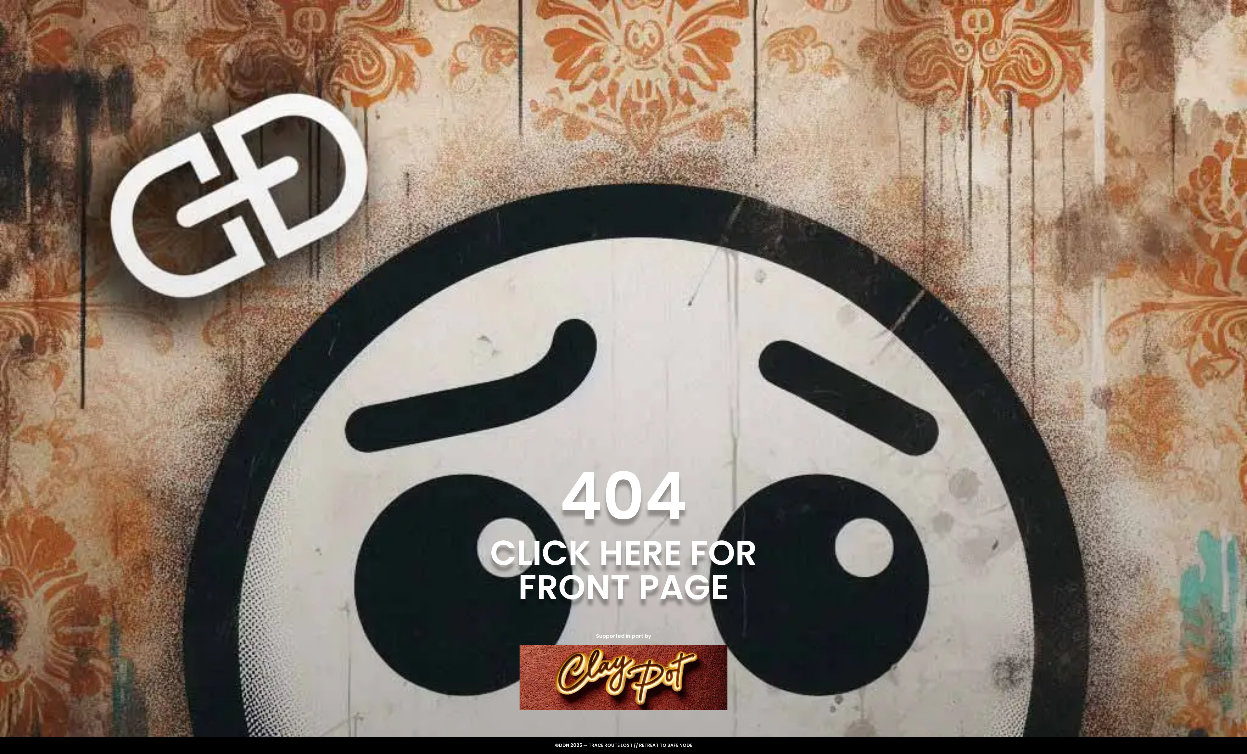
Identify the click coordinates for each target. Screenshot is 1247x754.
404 (623, 496)
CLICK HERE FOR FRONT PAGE (623, 570)
